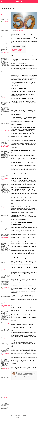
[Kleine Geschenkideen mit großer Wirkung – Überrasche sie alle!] (5, 99)
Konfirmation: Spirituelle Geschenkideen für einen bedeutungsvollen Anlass (5, 121)
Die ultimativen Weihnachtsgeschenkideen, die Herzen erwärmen (5, 89)
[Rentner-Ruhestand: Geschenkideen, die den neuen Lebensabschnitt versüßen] (5, 356)
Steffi (16, 372)
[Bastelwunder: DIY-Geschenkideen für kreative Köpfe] (5, 384)
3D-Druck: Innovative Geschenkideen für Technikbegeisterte (4, 43)
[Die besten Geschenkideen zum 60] (5, 74)
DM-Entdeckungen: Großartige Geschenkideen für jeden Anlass (5, 375)
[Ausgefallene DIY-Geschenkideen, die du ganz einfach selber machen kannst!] (5, 55)
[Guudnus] (20, 1)
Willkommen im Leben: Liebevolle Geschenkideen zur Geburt (5, 185)
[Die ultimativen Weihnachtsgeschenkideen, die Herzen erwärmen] (5, 84)
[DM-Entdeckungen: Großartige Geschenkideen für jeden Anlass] (5, 370)
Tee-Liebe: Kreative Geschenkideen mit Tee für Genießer (5, 344)
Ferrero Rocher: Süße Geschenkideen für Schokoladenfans (4, 312)
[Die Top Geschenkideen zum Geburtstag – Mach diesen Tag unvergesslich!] (5, 289)
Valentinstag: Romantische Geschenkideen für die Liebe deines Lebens (5, 228)
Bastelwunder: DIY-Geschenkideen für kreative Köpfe (5, 389)
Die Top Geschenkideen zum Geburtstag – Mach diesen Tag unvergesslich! (5, 294)
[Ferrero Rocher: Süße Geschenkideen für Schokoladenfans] (5, 308)
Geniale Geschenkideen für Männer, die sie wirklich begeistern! (5, 276)
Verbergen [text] (22, 46)
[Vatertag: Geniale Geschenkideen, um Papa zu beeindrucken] (5, 148)
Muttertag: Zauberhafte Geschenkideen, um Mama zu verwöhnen (5, 213)
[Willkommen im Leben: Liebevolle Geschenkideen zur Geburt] (5, 181)
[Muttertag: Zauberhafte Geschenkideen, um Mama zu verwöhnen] (5, 208)
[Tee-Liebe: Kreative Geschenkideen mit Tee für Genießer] (5, 340)
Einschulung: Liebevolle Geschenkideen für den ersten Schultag (5, 404)
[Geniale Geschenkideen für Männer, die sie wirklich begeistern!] (5, 272)
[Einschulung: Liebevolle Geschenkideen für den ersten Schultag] (5, 400)
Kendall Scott (18, 30)
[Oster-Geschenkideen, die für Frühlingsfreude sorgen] (5, 324)
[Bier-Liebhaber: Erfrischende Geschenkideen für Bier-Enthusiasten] (5, 240)
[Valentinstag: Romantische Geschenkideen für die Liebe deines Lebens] (5, 224)
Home (2, 4)
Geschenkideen (6, 4)
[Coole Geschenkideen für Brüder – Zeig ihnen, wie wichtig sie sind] (5, 23)
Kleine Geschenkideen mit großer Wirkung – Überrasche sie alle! (5, 103)
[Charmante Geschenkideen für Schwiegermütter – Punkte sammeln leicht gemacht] (5, 164)
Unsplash (22, 30)
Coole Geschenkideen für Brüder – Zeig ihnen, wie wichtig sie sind (5, 28)
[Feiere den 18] (5, 199)
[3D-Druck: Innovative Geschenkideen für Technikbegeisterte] (5, 39)
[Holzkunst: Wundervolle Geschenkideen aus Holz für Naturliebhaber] (5, 255)
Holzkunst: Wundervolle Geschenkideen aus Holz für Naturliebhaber (5, 260)
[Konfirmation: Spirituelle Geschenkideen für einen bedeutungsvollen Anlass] (5, 116)
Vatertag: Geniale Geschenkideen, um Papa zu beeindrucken (5, 152)
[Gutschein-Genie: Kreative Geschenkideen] (5, 133)
